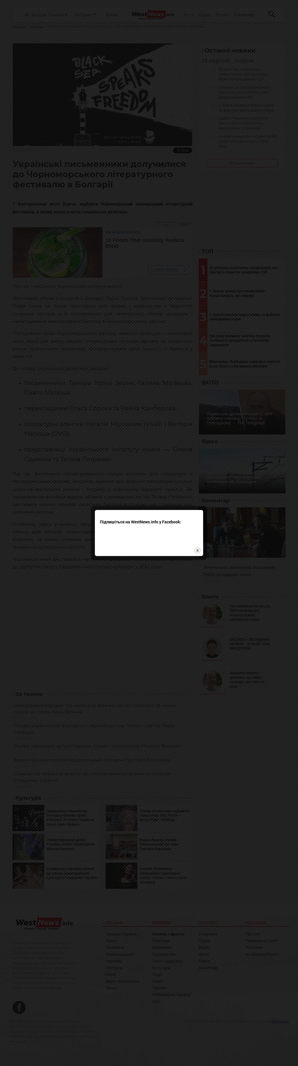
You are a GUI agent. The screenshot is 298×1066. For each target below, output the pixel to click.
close (197, 550)
